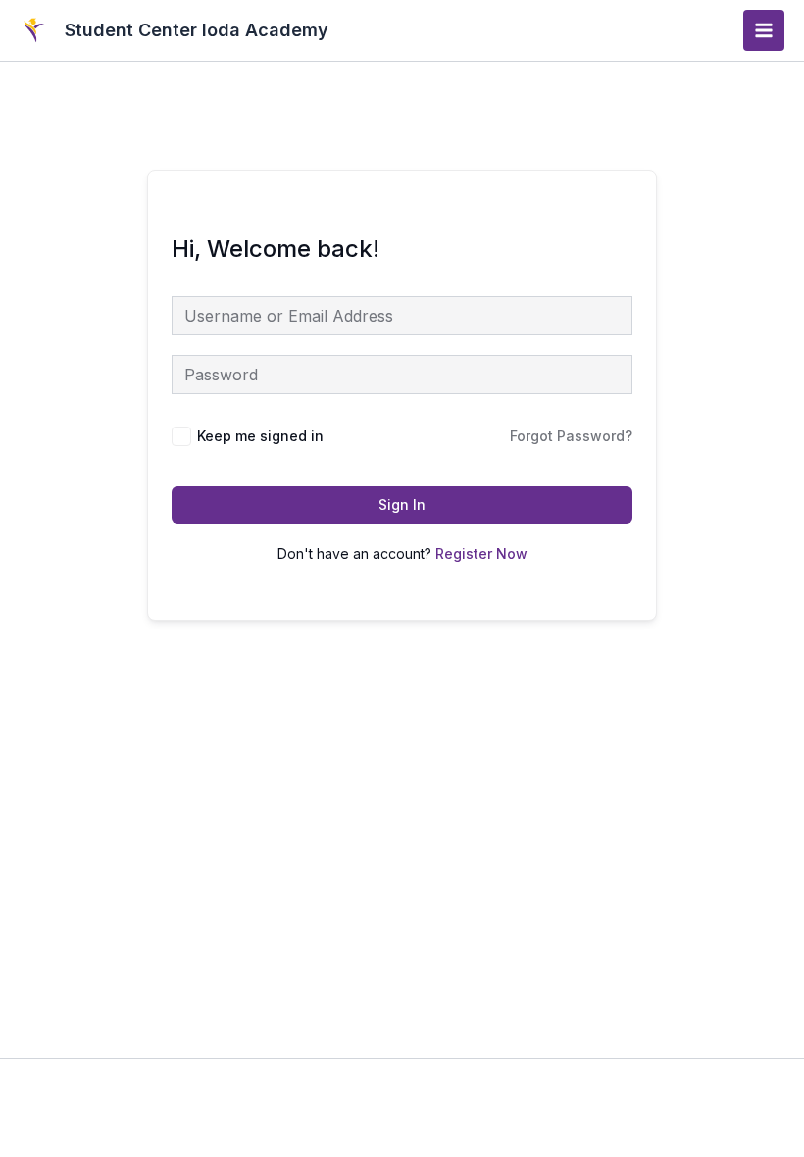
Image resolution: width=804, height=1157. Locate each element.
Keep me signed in (260, 436)
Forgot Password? (571, 436)
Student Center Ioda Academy (196, 30)
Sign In (402, 504)
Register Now (481, 553)
